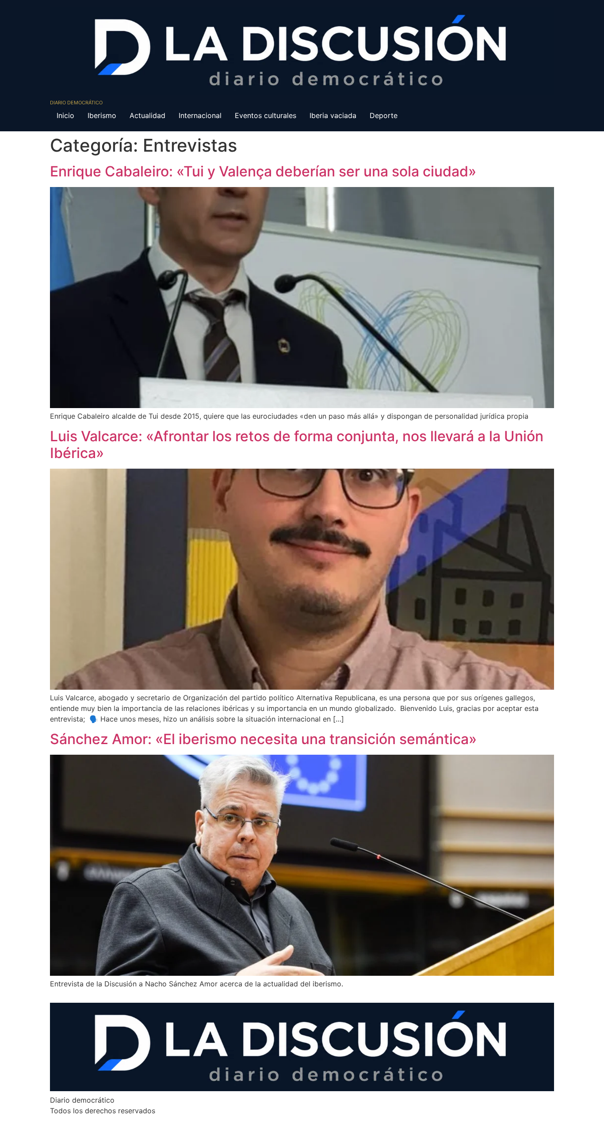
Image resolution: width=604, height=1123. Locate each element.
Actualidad (147, 115)
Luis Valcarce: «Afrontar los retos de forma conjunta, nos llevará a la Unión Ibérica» (296, 445)
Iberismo (102, 115)
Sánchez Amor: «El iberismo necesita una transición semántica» (263, 739)
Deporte (384, 115)
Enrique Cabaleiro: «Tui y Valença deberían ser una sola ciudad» (263, 171)
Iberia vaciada (333, 115)
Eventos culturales (265, 115)
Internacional (200, 115)
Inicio (65, 115)
